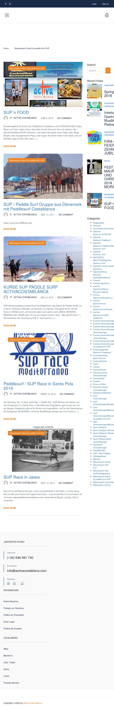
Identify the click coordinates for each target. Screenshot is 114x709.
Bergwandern (98, 222)
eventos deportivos (101, 283)
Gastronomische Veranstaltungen (100, 374)
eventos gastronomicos (99, 302)
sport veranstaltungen (100, 397)
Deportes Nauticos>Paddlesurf (102, 238)
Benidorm (8, 655)
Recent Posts (95, 80)
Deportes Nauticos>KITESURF (102, 233)
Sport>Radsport (100, 427)
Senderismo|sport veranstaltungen (100, 388)
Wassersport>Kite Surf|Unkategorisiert (101, 472)
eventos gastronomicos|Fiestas (103, 308)
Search (91, 64)
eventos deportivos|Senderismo (103, 296)
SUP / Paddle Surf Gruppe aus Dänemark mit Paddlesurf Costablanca (43, 206)
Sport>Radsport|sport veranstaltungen (102, 440)
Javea (6, 675)
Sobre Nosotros (11, 601)
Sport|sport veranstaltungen (100, 446)
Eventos (96, 280)
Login (94, 4)
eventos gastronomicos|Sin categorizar (101, 315)
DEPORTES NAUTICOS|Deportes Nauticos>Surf (102, 260)
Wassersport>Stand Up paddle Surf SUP (32, 48)
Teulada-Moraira (11, 682)
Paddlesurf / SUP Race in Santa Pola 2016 (38, 386)
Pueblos (96, 381)
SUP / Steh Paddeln (101, 453)
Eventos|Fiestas (100, 361)
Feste (107, 161)
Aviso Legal (9, 621)
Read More (10, 146)
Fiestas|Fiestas (99, 369)
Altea (6, 648)
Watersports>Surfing (102, 485)
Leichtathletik (98, 378)
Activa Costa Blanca (32, 702)
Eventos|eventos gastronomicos (100, 357)
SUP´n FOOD (16, 112)
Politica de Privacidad (14, 614)
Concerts (97, 225)
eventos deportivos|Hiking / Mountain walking (101, 289)
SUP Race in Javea (22, 477)
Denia (6, 669)
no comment (64, 118)
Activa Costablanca (23, 117)
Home (6, 48)
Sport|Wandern (99, 450)
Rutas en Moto (99, 384)
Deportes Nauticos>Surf (99, 253)
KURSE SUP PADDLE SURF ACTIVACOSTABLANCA (31, 289)
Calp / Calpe (9, 662)
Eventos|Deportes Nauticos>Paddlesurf (102, 351)
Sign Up (105, 4)
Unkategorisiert (99, 456)
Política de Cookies (13, 628)
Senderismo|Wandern (102, 392)
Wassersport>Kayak (101, 461)
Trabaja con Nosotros (14, 608)
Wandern (96, 459)
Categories (93, 218)
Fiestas (96, 366)
